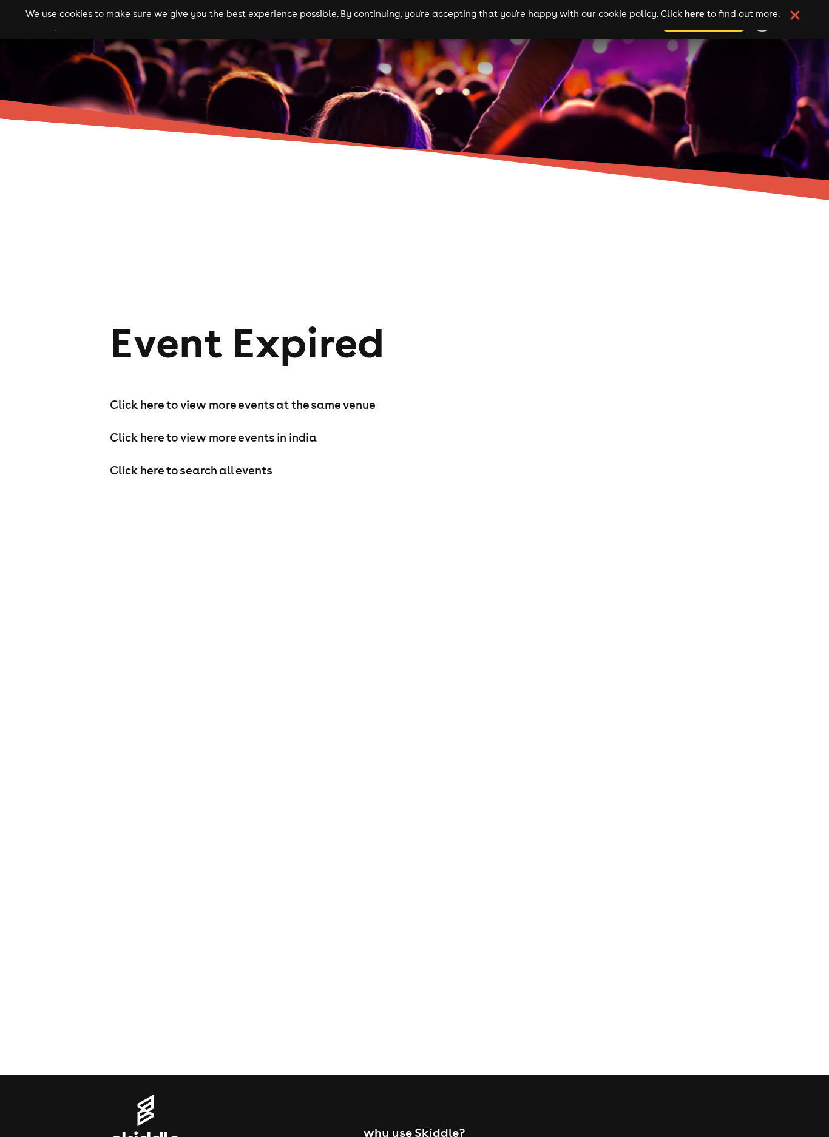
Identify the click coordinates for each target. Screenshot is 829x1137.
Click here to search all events (191, 470)
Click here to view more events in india (213, 437)
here (695, 13)
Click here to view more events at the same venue (243, 404)
